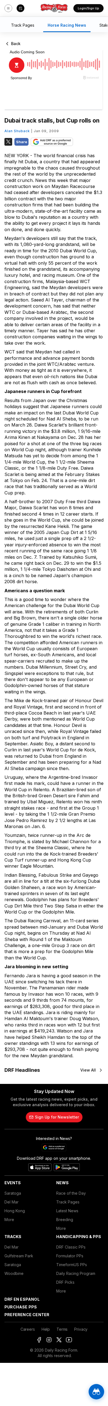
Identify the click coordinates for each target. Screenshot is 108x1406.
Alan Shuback (17, 131)
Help (46, 1329)
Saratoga (12, 1193)
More (9, 1219)
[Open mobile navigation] (8, 8)
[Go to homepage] (54, 8)
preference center (26, 1314)
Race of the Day (71, 1193)
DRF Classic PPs (71, 1247)
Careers (27, 1329)
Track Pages (67, 1202)
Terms (62, 1329)
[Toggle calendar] (20, 8)
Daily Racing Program (75, 1273)
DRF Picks (65, 1282)
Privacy (81, 1329)
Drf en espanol (22, 1299)
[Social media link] (39, 1339)
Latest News (67, 1210)
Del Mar (11, 1202)
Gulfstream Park (18, 1255)
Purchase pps (20, 1307)
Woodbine (14, 1273)
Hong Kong (14, 1210)
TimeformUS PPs (71, 1264)
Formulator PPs (69, 1255)
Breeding (64, 1219)
